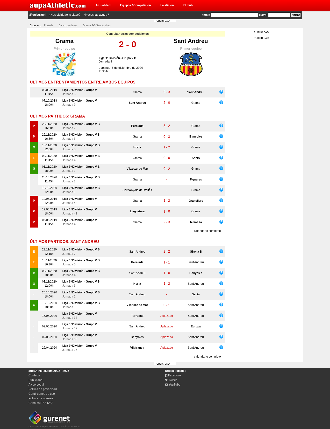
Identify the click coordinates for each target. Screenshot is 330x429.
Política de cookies (41, 398)
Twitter (172, 380)
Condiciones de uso (42, 393)
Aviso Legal (36, 384)
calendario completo (207, 231)
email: (206, 15)
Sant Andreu (191, 41)
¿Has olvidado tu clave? (64, 14)
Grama (64, 41)
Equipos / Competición (135, 5)
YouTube (174, 384)
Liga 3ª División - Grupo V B (117, 58)
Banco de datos (68, 25)
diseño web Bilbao (54, 426)
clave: (263, 15)
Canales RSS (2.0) (41, 403)
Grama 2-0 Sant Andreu (96, 25)
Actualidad (103, 5)
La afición (167, 5)
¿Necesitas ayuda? (96, 14)
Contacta (34, 375)
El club (188, 5)
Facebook (174, 375)
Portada (48, 25)
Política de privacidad (43, 389)
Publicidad (36, 380)
